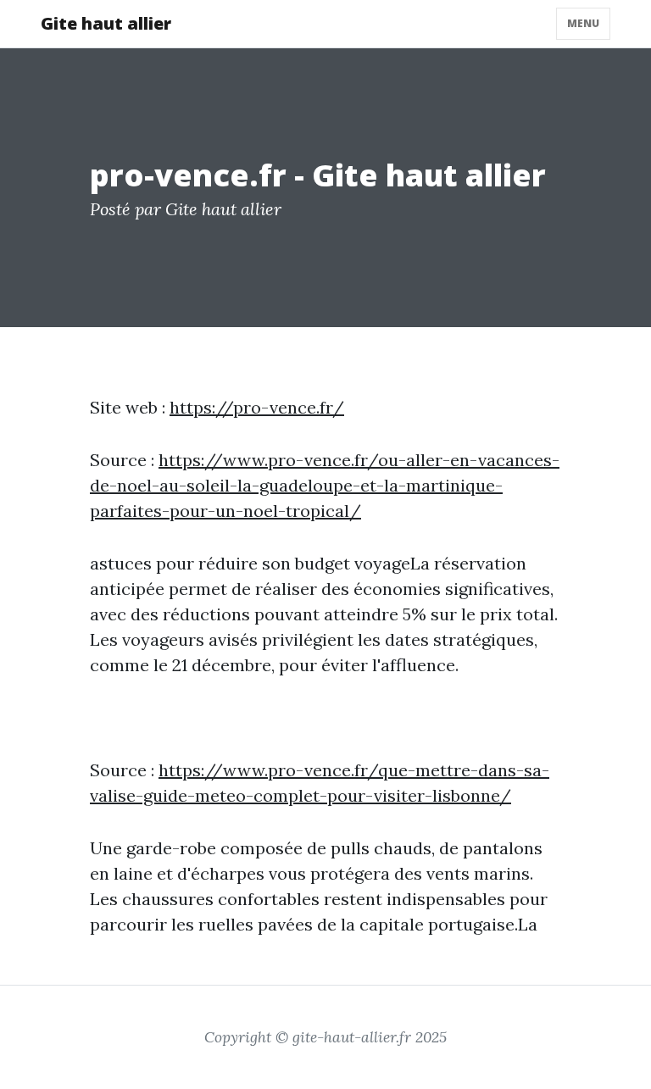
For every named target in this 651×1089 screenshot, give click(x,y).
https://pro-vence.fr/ (257, 407)
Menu (583, 23)
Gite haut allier (106, 23)
